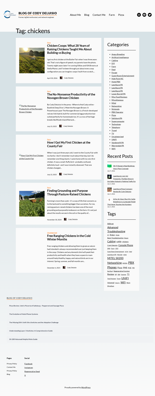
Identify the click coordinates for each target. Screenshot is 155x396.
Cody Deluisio (112, 245)
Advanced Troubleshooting (116, 229)
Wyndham (110, 286)
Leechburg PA (117, 85)
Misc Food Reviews (119, 97)
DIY (113, 63)
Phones (112, 267)
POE (129, 268)
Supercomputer (118, 121)
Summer (123, 274)
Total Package (111, 279)
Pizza (114, 115)
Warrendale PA (118, 146)
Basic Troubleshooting (115, 238)
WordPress (86, 387)
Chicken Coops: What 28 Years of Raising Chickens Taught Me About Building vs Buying (69, 49)
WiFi (114, 149)
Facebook (28, 364)
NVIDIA (125, 263)
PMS (125, 267)
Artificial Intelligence (120, 57)
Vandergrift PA (118, 142)
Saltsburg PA (117, 118)
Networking (116, 106)
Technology (116, 124)
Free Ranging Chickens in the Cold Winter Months (69, 237)
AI (108, 235)
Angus (112, 235)
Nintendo (115, 109)
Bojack (126, 238)
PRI (133, 268)
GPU (116, 248)
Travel (114, 130)
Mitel (114, 103)
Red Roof (110, 271)
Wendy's (117, 283)
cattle (118, 241)
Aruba (117, 235)
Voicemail (110, 283)
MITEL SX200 (115, 258)
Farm (49, 43)
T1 (128, 274)
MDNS (125, 254)
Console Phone (125, 245)
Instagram (28, 367)
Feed (113, 69)
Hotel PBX (116, 82)
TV (113, 133)
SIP (116, 274)
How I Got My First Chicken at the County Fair (68, 144)
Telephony (116, 127)
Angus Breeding (118, 54)
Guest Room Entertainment (123, 76)
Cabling (115, 60)
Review (110, 274)
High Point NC (117, 78)
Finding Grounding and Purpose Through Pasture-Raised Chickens (69, 192)
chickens (125, 242)
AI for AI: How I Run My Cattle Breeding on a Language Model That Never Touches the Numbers (121, 201)
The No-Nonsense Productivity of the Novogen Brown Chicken (71, 96)
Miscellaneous (117, 100)
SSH (119, 274)
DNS (108, 248)
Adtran (110, 224)
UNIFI (114, 139)
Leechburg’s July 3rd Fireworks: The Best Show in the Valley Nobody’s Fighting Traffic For (121, 178)
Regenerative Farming (121, 271)
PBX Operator (117, 112)
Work (128, 283)
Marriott (119, 255)
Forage (114, 72)
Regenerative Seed (32, 371)
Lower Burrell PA (118, 94)
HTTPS (126, 251)
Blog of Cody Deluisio (38, 13)
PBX (131, 262)
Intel (130, 251)
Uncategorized (52, 233)
